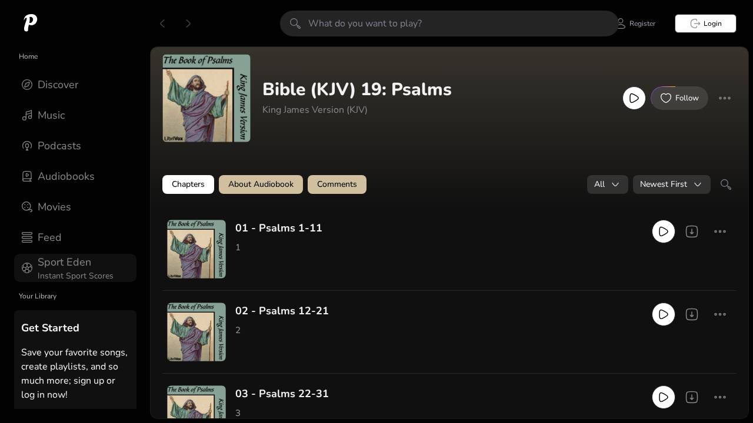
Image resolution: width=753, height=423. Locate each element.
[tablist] (449, 184)
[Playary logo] (30, 23)
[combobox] (607, 184)
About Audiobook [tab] (261, 184)
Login (713, 23)
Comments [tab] (337, 184)
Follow (687, 98)
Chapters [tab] (188, 184)
